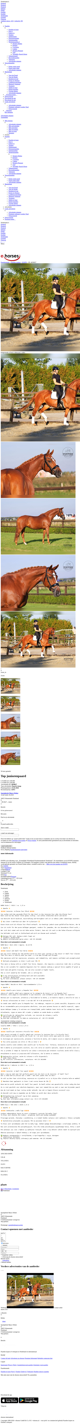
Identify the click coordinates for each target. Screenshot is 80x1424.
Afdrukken (5, 1260)
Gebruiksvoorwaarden (18, 840)
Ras (2, 866)
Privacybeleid (32, 840)
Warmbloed (7, 868)
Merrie (8, 869)
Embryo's (24, 1371)
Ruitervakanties (13, 89)
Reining (14, 45)
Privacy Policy (12, 1365)
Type (2, 868)
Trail (13, 52)
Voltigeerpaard (13, 56)
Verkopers (12, 59)
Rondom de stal (13, 79)
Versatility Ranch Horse (19, 54)
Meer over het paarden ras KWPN (57, 864)
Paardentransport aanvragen (18, 849)
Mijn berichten (13, 128)
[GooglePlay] (28, 1403)
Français (3, 19)
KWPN (24, 262)
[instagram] (10, 1414)
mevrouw (6, 1243)
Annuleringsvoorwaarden (25, 1365)
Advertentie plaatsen (15, 61)
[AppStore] (10, 1403)
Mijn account (13, 131)
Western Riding (17, 43)
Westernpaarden (14, 42)
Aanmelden (4, 117)
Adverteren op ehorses (17, 1358)
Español (3, 17)
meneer (5, 1245)
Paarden (7, 26)
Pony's (11, 31)
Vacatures (12, 86)
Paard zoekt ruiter (14, 68)
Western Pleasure (17, 51)
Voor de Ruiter (13, 77)
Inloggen (9, 111)
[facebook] (4, 1414)
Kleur (2, 875)
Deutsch (3, 3)
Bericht (3, 1313)
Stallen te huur (13, 88)
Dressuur (13, 876)
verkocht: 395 (18, 21)
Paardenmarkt (5, 262)
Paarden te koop (14, 29)
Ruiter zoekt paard (14, 66)
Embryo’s (12, 33)
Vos (5, 875)
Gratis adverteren (10, 102)
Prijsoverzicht (9, 96)
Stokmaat (4, 873)
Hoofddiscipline (6, 876)
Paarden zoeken (16, 262)
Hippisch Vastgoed (14, 84)
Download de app (10, 98)
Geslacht (3, 869)
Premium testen (11, 95)
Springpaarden (13, 40)
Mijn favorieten (13, 129)
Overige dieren (13, 91)
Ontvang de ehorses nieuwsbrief (13, 1257)
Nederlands (4, 16)
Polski (3, 10)
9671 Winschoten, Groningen (10, 1189)
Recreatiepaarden (14, 58)
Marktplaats (8, 72)
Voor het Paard (13, 75)
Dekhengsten (13, 36)
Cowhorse (15, 47)
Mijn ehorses (9, 121)
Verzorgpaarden (9, 63)
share (4, 1321)
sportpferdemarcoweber (15, 1225)
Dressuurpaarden (14, 38)
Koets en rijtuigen (14, 80)
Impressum (4, 1365)
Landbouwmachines (15, 82)
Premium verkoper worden (19, 107)
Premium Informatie (31, 1358)
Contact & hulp (5, 1358)
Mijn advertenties (14, 126)
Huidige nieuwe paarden (41, 1371)
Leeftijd (3, 871)
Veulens (11, 35)
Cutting (14, 49)
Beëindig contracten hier (44, 1358)
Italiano (3, 8)
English (3, 12)
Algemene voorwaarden (40, 1365)
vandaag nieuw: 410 (7, 21)
